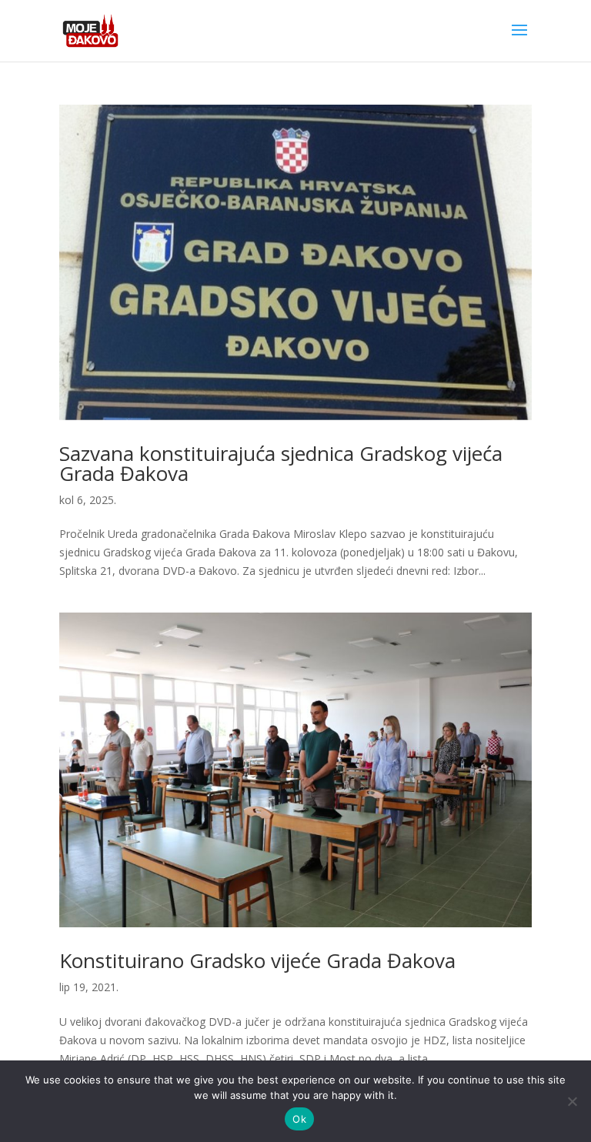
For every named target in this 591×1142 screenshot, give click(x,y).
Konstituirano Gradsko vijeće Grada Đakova (257, 960)
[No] (571, 1101)
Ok (299, 1119)
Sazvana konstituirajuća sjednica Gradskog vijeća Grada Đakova (281, 463)
